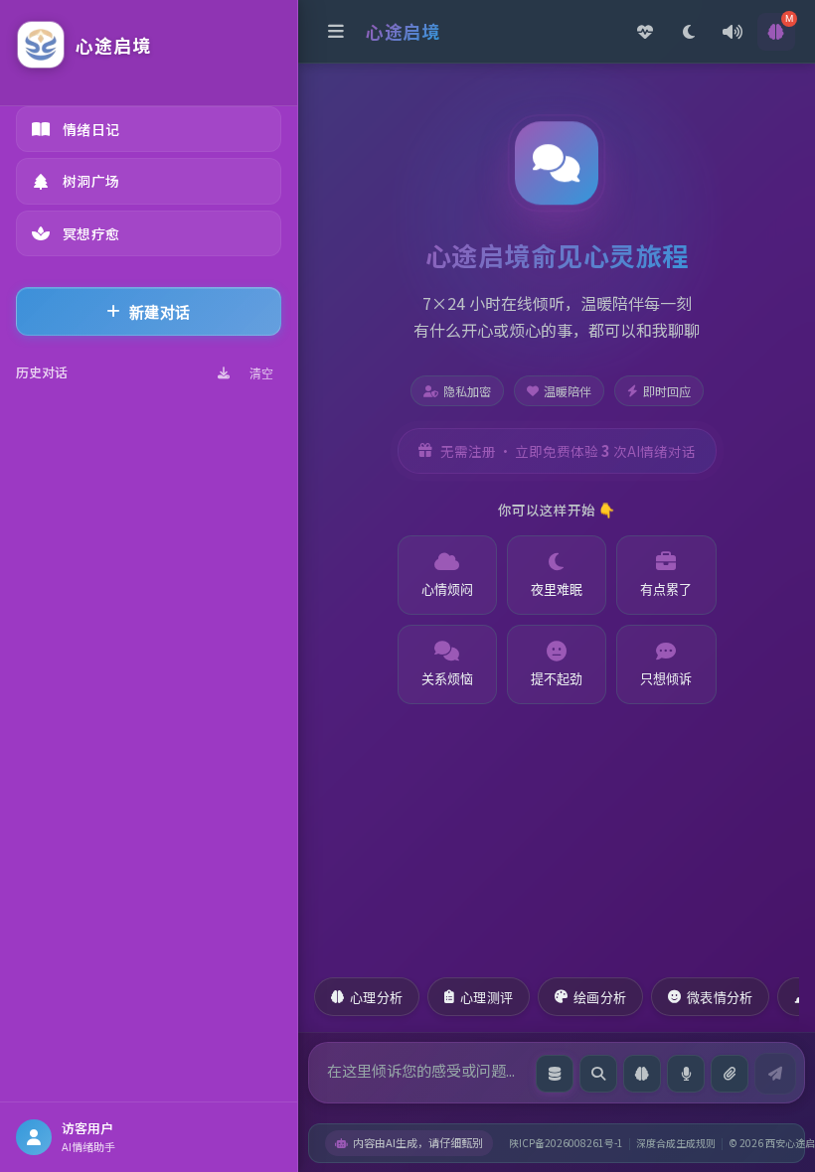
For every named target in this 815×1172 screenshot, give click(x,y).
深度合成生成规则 (676, 1142)
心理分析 (376, 997)
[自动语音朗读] (732, 32)
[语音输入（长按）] (686, 1074)
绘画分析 (599, 997)
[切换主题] (689, 32)
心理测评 (486, 997)
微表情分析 (719, 997)
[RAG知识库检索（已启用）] (554, 1074)
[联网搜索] (598, 1074)
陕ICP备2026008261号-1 (566, 1142)
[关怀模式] (645, 32)
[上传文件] (729, 1074)
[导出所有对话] (224, 373)
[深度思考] (642, 1074)
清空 (261, 374)
